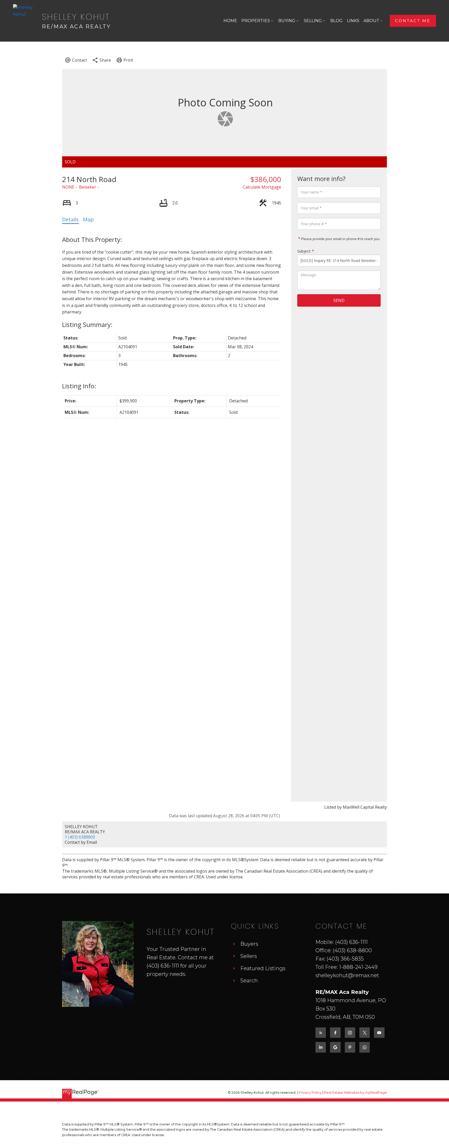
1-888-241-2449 (358, 967)
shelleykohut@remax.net (347, 975)
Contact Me (413, 20)
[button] (413, 21)
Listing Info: (79, 386)
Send (339, 300)
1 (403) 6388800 (80, 837)
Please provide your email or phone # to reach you (340, 238)
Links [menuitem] (353, 20)
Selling (313, 20)
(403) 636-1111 (163, 966)
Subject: (304, 251)
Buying (286, 20)
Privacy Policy (310, 1093)
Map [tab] (88, 219)
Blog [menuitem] (336, 20)
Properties (255, 20)
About (371, 20)
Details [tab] (70, 219)
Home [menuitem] (230, 20)
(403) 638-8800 (352, 950)
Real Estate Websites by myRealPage (355, 1093)
